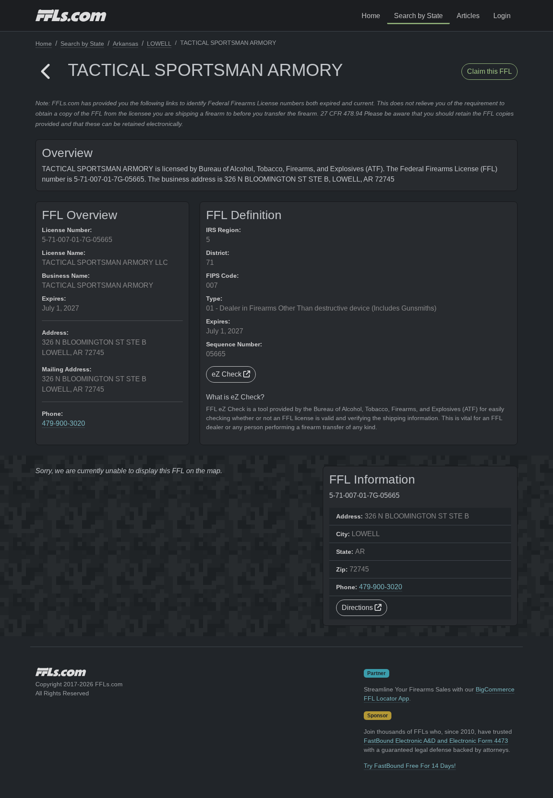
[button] (46, 72)
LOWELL (159, 43)
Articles (468, 15)
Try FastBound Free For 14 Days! (410, 765)
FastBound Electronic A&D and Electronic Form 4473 (436, 740)
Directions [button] (358, 607)
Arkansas (125, 43)
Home (371, 15)
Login (502, 15)
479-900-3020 (63, 423)
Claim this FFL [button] (489, 71)
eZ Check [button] (227, 374)
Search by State (418, 15)
